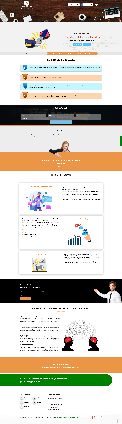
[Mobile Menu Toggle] (100, 4)
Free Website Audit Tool (74, 5)
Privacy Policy (59, 417)
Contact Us (77, 44)
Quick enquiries (121, 141)
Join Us (86, 44)
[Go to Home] (27, 53)
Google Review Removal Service (71, 417)
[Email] (96, 4)
